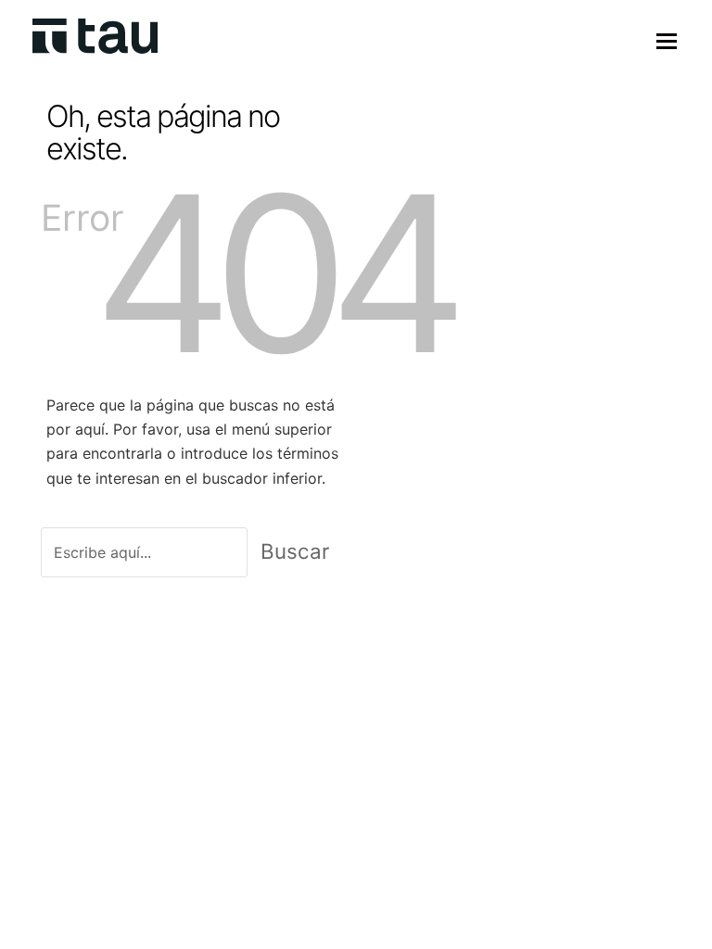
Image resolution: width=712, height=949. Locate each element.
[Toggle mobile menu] (666, 41)
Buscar (295, 550)
